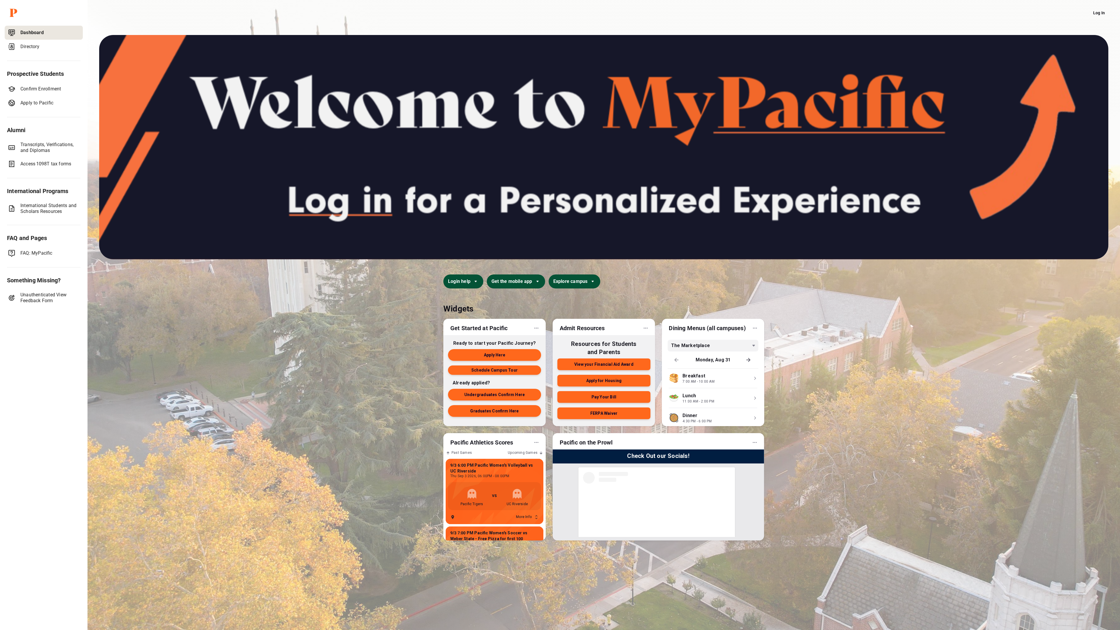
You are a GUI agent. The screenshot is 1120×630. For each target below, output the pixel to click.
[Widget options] (536, 328)
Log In (1099, 12)
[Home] (45, 13)
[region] (44, 326)
